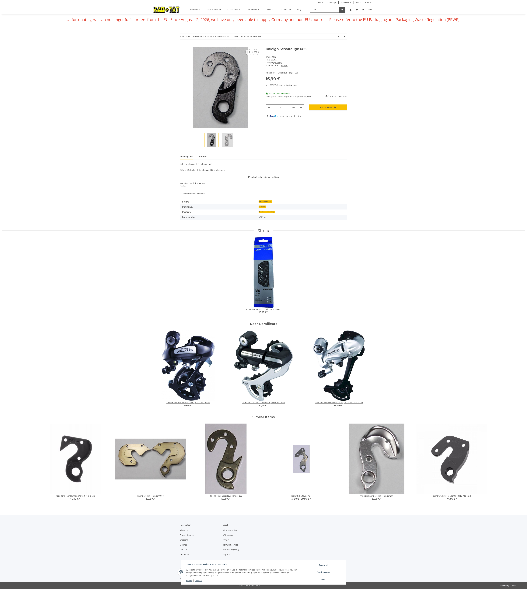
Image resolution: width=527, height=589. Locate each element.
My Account (346, 2)
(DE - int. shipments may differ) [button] (300, 96)
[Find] (342, 10)
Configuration (323, 572)
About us (184, 530)
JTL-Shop (512, 585)
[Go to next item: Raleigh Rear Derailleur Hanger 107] (344, 36)
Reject (323, 579)
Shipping (184, 540)
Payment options (187, 535)
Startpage (331, 2)
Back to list (186, 36)
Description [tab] (186, 156)
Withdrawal (228, 535)
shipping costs (290, 85)
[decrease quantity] (269, 107)
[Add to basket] (182, 45)
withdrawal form (230, 530)
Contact (368, 2)
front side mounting (266, 212)
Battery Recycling (231, 549)
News (358, 2)
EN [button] (319, 2)
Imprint (189, 580)
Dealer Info (185, 554)
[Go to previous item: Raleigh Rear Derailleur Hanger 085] (338, 36)
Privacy (198, 580)
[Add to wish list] (256, 52)
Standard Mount (265, 202)
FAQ (299, 9)
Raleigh (278, 62)
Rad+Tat (183, 549)
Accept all (323, 565)
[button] (350, 9)
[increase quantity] (301, 107)
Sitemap (183, 544)
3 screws (262, 207)
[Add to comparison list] (248, 52)
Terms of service (230, 544)
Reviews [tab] (202, 156)
